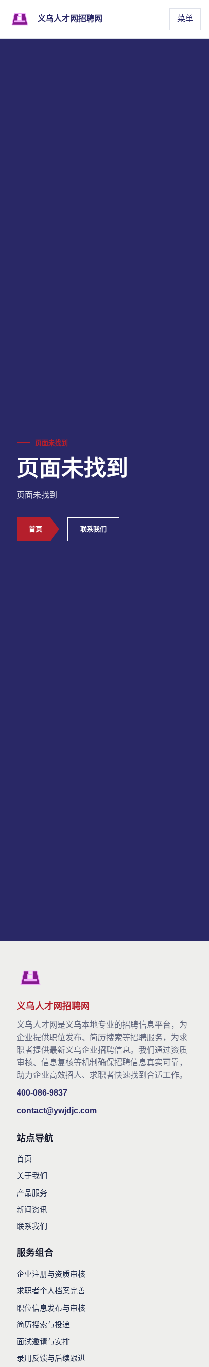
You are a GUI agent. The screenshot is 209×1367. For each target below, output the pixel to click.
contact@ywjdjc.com (57, 1110)
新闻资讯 (32, 1209)
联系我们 (93, 529)
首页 (35, 529)
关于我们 (32, 1175)
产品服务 (32, 1192)
